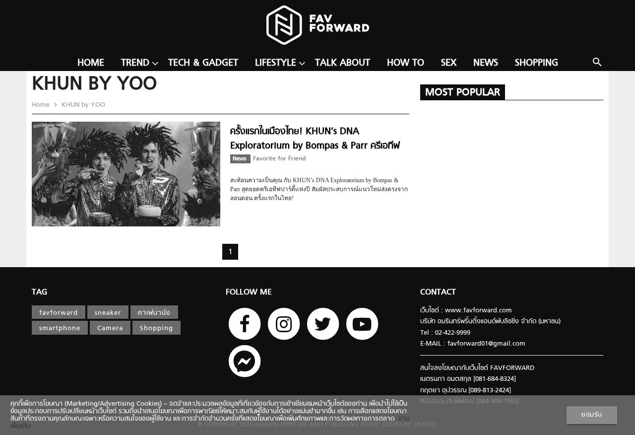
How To (405, 63)
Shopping (536, 63)
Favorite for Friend (279, 158)
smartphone (59, 328)
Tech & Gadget (203, 63)
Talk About (342, 63)
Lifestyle (275, 63)
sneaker (108, 313)
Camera (110, 328)
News (485, 63)
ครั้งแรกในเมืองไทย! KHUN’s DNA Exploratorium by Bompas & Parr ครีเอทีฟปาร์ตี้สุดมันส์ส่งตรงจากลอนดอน (315, 146)
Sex (448, 63)
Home (90, 63)
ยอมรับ (591, 415)
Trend (135, 63)
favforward (58, 313)
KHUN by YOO (82, 105)
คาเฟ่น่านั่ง (154, 313)
